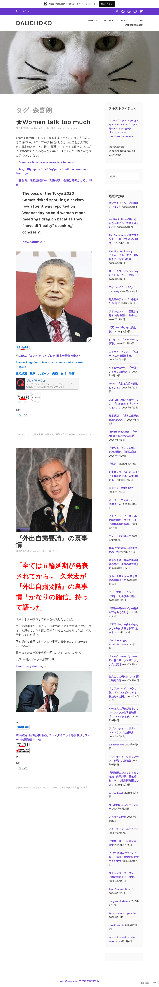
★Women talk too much (53, 122)
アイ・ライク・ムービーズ (124, 828)
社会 (53, 128)
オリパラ (25, 434)
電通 (41, 434)
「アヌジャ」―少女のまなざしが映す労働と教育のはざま (124, 628)
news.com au (33, 241)
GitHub (139, 20)
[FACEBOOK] (123, 11)
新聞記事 (34, 735)
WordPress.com (134, 25)
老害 (34, 434)
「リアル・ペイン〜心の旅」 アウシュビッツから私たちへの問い (123, 692)
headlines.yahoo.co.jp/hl (32, 666)
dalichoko (34, 23)
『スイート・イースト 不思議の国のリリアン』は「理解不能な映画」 (123, 520)
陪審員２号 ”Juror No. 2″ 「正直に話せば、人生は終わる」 (125, 475)
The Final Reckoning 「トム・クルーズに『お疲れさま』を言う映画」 (124, 255)
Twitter (92, 20)
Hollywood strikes (119, 901)
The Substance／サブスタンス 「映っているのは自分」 (124, 239)
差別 (58, 434)
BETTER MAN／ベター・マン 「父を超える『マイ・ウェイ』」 (124, 403)
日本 (64, 434)
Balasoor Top (116, 744)
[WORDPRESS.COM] (141, 11)
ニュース (44, 128)
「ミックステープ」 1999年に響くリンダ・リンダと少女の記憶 (124, 660)
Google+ (124, 20)
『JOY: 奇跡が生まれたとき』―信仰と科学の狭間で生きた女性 (124, 857)
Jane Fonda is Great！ (121, 889)
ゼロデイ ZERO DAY (121, 488)
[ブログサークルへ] (47, 384)
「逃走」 (114, 463)
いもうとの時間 (117, 816)
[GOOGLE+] (129, 11)
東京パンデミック (61, 787)
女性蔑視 (49, 434)
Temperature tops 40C (122, 913)
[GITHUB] (135, 11)
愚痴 (74, 735)
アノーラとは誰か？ (120, 536)
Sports (61, 128)
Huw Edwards (116, 925)
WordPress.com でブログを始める (79, 981)
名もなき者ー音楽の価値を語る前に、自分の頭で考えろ (124, 564)
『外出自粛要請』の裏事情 (52, 541)
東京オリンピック (42, 787)
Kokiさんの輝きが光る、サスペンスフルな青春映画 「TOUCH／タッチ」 (124, 712)
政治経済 (22, 735)
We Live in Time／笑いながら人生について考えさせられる (124, 223)
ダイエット (64, 735)
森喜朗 (72, 434)
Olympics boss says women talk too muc (46, 162)
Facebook (108, 20)
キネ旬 (37, 739)
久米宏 (84, 787)
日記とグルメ (48, 735)
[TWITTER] (117, 11)
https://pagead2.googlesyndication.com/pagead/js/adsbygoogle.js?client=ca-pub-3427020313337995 (124, 128)
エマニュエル (116, 792)
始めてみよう (106, 4)
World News (72, 128)
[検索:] (124, 176)
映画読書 (27, 739)
